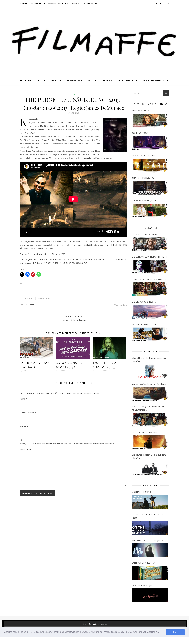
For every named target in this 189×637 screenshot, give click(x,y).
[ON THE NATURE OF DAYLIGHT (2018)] (150, 528)
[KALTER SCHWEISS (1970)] (150, 334)
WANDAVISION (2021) (142, 110)
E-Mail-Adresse (28, 412)
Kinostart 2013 (27, 298)
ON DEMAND (73, 80)
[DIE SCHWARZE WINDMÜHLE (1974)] (150, 267)
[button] (159, 632)
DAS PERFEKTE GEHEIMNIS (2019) (149, 279)
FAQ (97, 3)
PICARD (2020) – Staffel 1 (144, 155)
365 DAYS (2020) (140, 133)
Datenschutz (49, 3)
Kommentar (26, 449)
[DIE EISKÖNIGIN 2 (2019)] (150, 312)
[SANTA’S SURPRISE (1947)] (150, 573)
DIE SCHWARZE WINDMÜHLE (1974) (149, 256)
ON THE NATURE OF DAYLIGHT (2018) (147, 516)
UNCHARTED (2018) (142, 492)
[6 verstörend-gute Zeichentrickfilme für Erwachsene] (150, 420)
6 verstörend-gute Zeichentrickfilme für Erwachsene (149, 408)
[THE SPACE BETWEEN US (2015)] (150, 550)
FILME (39, 80)
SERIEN (54, 80)
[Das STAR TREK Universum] (150, 442)
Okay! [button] (175, 632)
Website (24, 426)
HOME (28, 80)
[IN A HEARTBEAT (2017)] (150, 595)
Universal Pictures (44, 298)
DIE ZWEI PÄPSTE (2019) (144, 200)
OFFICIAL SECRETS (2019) (144, 234)
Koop (60, 3)
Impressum (36, 3)
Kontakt (24, 3)
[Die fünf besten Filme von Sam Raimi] (150, 394)
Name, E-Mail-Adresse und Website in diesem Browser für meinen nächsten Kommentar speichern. (67, 443)
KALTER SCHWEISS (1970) (144, 324)
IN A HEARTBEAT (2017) (144, 585)
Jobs (67, 3)
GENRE (106, 80)
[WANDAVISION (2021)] (150, 121)
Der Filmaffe (29, 304)
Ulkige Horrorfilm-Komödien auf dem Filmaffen (149, 359)
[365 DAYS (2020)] (150, 143)
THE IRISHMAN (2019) (143, 178)
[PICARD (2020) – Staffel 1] (150, 166)
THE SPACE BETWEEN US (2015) (148, 540)
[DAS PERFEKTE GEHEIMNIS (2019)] (150, 289)
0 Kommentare (120, 304)
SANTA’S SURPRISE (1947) (144, 562)
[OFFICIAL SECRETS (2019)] (150, 244)
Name (23, 398)
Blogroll (88, 3)
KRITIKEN (93, 80)
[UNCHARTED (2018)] (150, 502)
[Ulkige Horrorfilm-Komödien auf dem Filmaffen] (150, 371)
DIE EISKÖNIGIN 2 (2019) (144, 301)
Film (73, 94)
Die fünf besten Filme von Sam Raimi (149, 383)
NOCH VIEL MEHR (152, 80)
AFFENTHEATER (126, 80)
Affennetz (77, 3)
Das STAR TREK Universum (145, 432)
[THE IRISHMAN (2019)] (150, 188)
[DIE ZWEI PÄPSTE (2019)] (150, 211)
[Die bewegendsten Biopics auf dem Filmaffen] (150, 468)
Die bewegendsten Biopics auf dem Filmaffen (149, 456)
